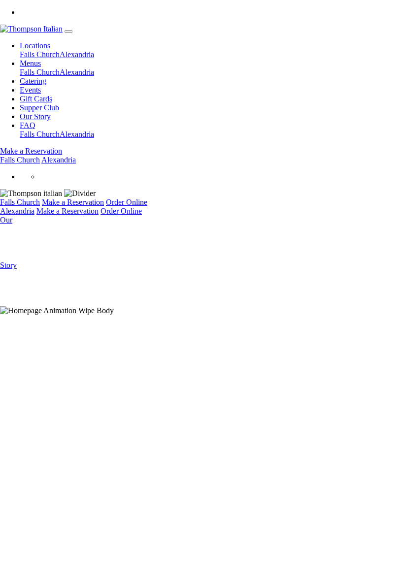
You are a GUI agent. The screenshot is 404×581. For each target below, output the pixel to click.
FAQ (27, 125)
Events (30, 90)
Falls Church (40, 54)
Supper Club (39, 107)
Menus (30, 63)
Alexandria (77, 54)
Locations (35, 45)
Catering (33, 81)
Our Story (35, 116)
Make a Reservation (73, 202)
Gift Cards (36, 99)
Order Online (126, 202)
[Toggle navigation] (68, 31)
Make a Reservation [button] (31, 151)
